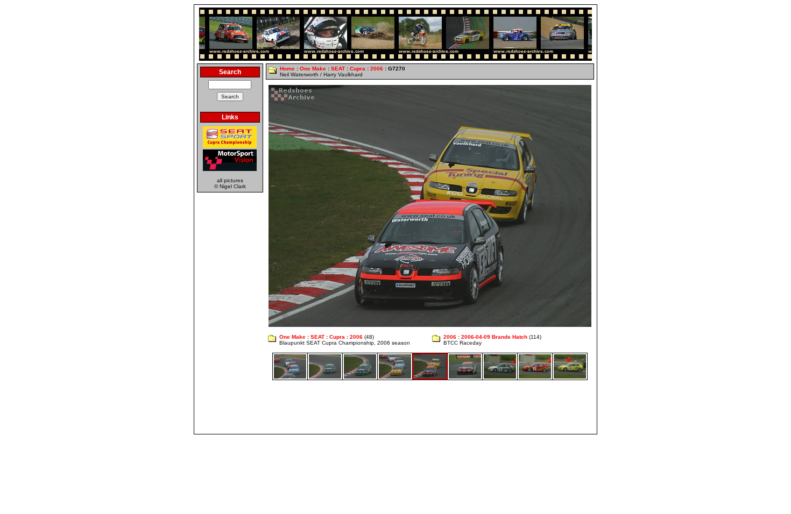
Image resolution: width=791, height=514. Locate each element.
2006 (376, 69)
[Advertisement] (395, 407)
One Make (313, 69)
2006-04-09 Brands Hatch (494, 337)
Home (287, 69)
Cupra (357, 69)
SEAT (338, 69)
